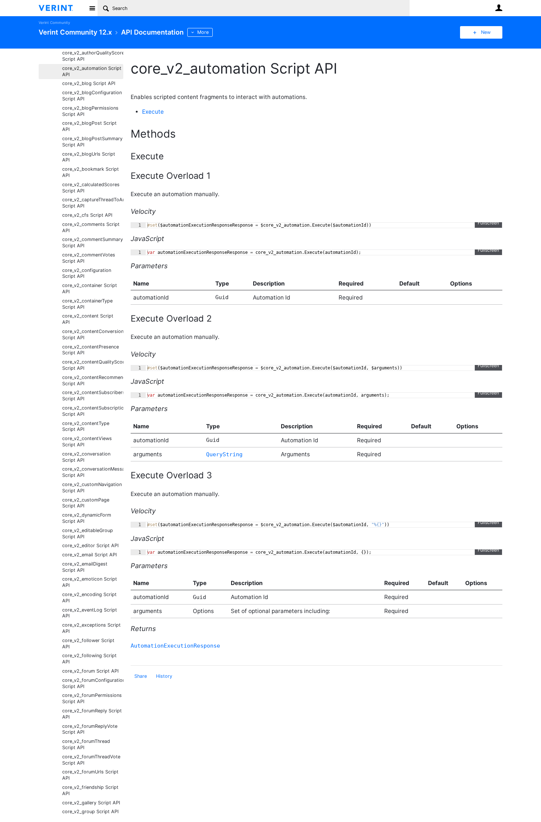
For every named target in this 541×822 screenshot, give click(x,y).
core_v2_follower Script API (88, 643)
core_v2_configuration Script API (86, 273)
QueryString (224, 454)
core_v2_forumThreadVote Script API (91, 760)
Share (140, 676)
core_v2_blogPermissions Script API (90, 111)
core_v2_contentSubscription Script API (92, 411)
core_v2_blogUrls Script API (88, 157)
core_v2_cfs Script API (87, 215)
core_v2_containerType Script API (87, 304)
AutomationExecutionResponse (175, 645)
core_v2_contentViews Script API (87, 441)
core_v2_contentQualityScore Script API (92, 365)
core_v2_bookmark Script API (90, 172)
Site (92, 8)
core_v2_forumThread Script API (86, 744)
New (486, 32)
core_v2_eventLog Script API (89, 613)
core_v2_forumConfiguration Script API (92, 683)
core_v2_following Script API (89, 659)
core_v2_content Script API (87, 319)
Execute (153, 111)
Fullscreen (488, 223)
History (164, 676)
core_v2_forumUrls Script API (90, 775)
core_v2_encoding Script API (89, 597)
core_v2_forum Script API (90, 671)
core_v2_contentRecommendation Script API (92, 380)
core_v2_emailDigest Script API (84, 567)
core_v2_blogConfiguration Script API (92, 96)
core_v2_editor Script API (90, 545)
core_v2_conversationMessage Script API (92, 472)
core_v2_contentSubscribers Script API (92, 395)
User (498, 7)
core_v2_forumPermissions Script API (92, 698)
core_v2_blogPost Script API (89, 126)
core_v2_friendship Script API (90, 790)
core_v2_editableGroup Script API (87, 533)
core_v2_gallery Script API (91, 802)
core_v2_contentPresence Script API (90, 350)
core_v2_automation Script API (91, 71)
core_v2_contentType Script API (85, 426)
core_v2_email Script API (89, 554)
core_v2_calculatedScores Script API (91, 188)
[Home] (62, 8)
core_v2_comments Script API (91, 227)
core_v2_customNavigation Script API (92, 487)
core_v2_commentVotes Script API (88, 258)
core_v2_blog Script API (88, 83)
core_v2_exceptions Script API (91, 628)
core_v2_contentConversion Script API (92, 334)
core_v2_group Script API (90, 811)
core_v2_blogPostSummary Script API (92, 142)
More (203, 32)
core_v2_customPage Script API (85, 503)
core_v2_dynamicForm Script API (86, 518)
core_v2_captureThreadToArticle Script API (92, 203)
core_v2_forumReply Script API (92, 714)
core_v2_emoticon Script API (89, 582)
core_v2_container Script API (89, 288)
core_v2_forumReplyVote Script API (89, 729)
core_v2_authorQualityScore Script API (92, 56)
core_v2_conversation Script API (86, 457)
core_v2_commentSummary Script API (92, 242)
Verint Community (54, 23)
